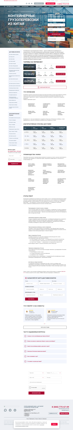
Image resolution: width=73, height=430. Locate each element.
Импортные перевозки (13, 92)
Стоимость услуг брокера (13, 138)
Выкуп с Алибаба (12, 124)
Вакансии (44, 418)
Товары (18, 6)
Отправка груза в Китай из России (13, 107)
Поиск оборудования (13, 145)
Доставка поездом (12, 63)
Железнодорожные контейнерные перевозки (13, 97)
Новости (40, 418)
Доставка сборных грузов (13, 54)
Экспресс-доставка (12, 73)
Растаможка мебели (12, 140)
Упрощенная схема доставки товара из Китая (14, 71)
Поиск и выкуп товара (13, 142)
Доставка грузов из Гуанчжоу (14, 83)
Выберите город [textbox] (29, 283)
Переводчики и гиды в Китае (14, 129)
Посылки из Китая (12, 133)
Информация (66, 6)
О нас (28, 418)
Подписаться (14, 163)
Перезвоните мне (56, 34)
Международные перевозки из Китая (14, 76)
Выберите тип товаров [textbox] (57, 283)
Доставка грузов (10, 6)
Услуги (32, 6)
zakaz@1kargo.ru (65, 410)
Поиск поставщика (12, 120)
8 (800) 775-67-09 (63, 4)
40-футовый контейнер (13, 102)
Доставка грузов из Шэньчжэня (14, 85)
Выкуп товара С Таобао (13, 131)
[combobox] (31, 283)
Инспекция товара (12, 122)
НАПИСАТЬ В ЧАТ (39, 3)
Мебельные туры (12, 126)
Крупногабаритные (12, 100)
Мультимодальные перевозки (14, 68)
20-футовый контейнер (13, 104)
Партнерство (32, 418)
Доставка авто (11, 56)
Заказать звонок (50, 3)
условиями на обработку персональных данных (55, 43)
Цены (45, 6)
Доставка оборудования (13, 65)
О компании (58, 6)
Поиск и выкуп (39, 6)
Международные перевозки (14, 90)
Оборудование (25, 6)
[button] (44, 323)
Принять (54, 424)
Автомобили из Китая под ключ (14, 117)
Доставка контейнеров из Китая (15, 81)
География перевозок (13, 94)
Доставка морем (12, 61)
